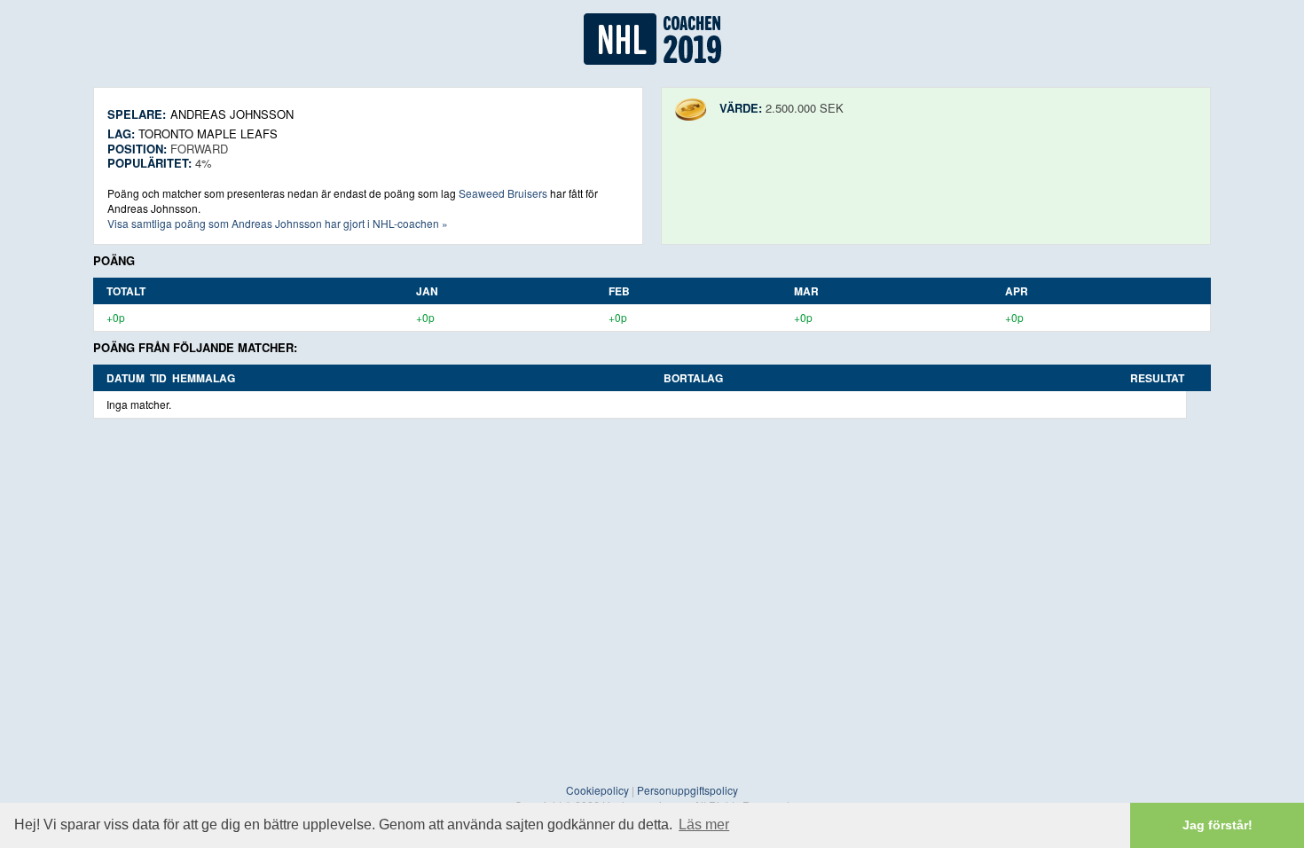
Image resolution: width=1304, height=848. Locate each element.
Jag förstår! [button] (1217, 825)
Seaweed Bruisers (503, 192)
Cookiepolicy (597, 789)
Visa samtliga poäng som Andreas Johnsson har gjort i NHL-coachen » (277, 223)
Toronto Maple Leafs (208, 133)
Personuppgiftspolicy (687, 789)
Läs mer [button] (704, 824)
